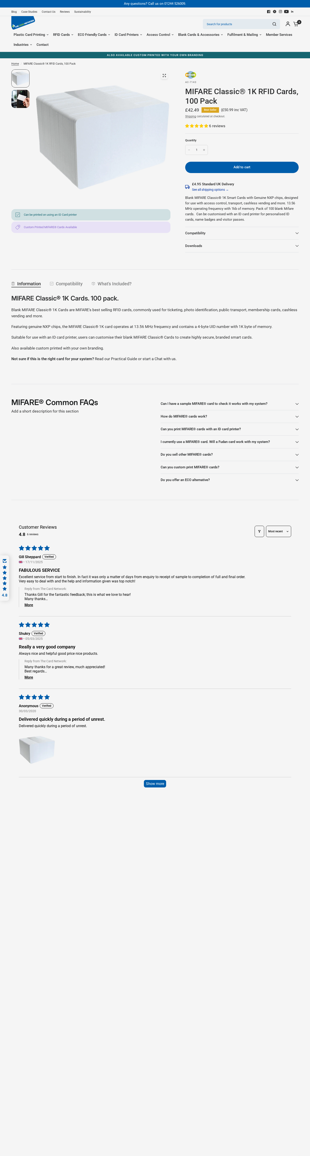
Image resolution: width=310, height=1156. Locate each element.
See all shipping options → (210, 189)
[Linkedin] (292, 12)
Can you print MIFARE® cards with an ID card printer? (201, 429)
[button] (197, 126)
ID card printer (64, 337)
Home (15, 63)
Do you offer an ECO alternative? (185, 480)
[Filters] (259, 531)
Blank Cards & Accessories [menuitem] (198, 35)
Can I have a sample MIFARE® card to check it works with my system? (214, 404)
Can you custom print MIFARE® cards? (190, 467)
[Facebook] (269, 12)
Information (29, 283)
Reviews (65, 11)
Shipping (190, 116)
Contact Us (48, 11)
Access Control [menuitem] (158, 35)
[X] (275, 12)
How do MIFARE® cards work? (184, 416)
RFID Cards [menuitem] (61, 35)
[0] (295, 24)
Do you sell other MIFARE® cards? (187, 454)
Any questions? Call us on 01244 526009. (155, 4)
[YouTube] (286, 12)
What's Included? (115, 283)
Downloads (193, 246)
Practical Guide (124, 359)
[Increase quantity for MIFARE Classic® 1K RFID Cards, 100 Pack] (204, 150)
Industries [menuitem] (21, 45)
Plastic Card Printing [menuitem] (29, 35)
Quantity (190, 140)
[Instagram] (280, 12)
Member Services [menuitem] (279, 35)
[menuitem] (15, 12)
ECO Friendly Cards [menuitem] (92, 35)
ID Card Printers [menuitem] (127, 35)
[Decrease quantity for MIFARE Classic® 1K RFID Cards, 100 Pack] (189, 150)
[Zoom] (164, 75)
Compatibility (195, 233)
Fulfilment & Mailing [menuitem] (242, 35)
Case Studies (29, 11)
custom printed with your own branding (69, 348)
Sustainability (82, 11)
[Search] (274, 24)
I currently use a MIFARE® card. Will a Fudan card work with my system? (215, 442)
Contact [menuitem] (43, 45)
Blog (14, 11)
